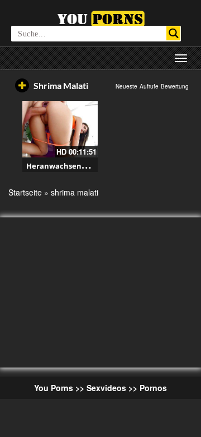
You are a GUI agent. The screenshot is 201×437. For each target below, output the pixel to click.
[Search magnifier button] (173, 33)
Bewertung (175, 86)
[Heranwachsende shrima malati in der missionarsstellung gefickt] (60, 129)
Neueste (126, 86)
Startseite (25, 192)
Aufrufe (149, 86)
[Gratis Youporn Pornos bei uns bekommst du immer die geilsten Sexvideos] (100, 17)
